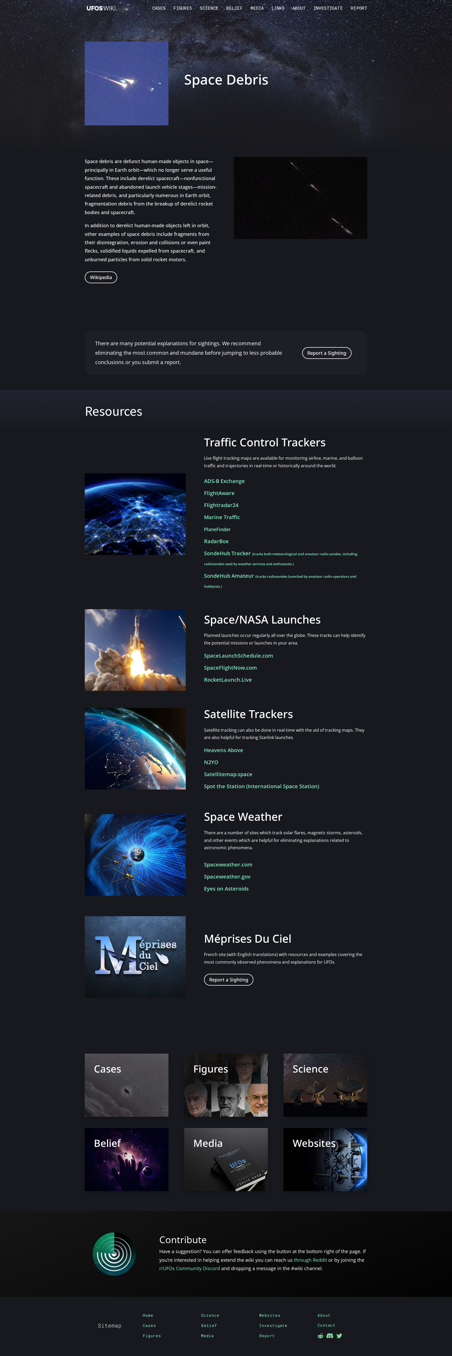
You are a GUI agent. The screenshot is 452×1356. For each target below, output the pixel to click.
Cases (159, 8)
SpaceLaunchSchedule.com (238, 655)
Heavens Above (223, 750)
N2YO (211, 762)
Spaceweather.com (228, 864)
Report (359, 8)
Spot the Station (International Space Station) (261, 786)
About (299, 8)
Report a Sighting (326, 353)
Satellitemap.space (228, 774)
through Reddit (310, 1260)
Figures (182, 8)
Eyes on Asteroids (226, 888)
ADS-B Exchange (224, 481)
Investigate (328, 8)
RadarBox (216, 541)
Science (209, 8)
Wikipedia (101, 277)
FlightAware (219, 493)
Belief (234, 8)
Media (257, 8)
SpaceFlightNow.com (230, 667)
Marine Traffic (222, 517)
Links (278, 8)
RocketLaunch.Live (228, 679)
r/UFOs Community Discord (189, 1268)
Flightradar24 (221, 505)
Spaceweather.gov (227, 876)
